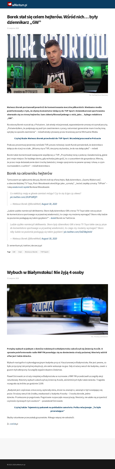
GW (14, 252)
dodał (53, 218)
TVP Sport (45, 252)
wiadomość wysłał (20, 187)
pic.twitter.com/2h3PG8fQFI (23, 197)
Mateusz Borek (31, 252)
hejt (20, 252)
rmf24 (13, 423)
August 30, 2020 (49, 203)
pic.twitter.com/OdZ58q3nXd (78, 231)
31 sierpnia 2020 (13, 28)
